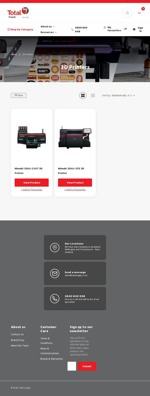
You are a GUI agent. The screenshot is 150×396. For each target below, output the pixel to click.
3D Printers (27, 54)
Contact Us (17, 334)
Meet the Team (20, 345)
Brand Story (17, 340)
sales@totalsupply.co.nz (76, 275)
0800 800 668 (81, 29)
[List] (93, 95)
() (117, 29)
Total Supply (25, 387)
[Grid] (83, 95)
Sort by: (106, 95)
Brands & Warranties (51, 358)
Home (14, 54)
